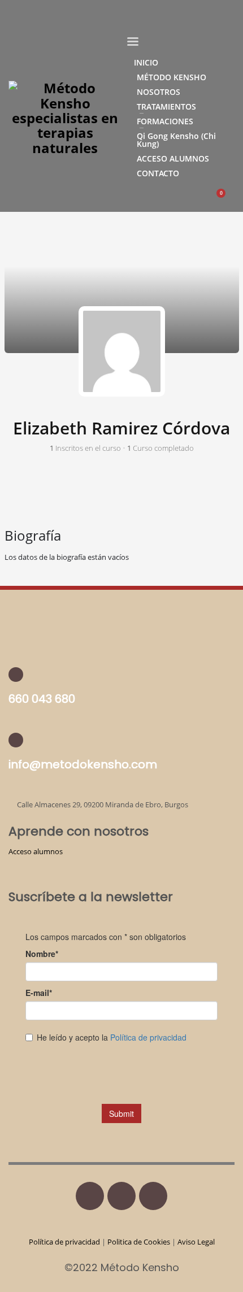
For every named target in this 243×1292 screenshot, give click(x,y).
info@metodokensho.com (82, 764)
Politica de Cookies (138, 1242)
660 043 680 (41, 699)
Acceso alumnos (35, 851)
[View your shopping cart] (226, 199)
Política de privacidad (65, 1242)
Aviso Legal (196, 1242)
